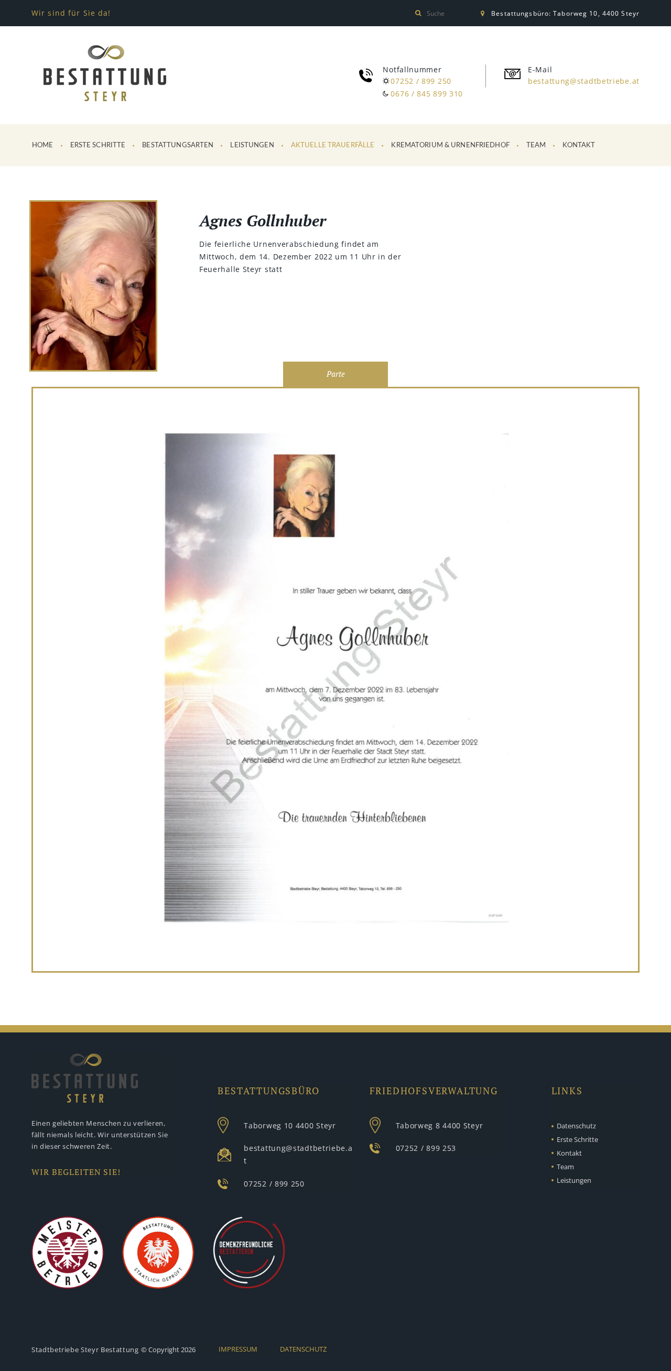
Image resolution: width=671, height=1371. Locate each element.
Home (42, 145)
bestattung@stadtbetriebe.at (584, 81)
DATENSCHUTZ (303, 1349)
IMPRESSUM (238, 1349)
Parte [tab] (336, 374)
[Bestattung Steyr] (105, 73)
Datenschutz (576, 1125)
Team (536, 145)
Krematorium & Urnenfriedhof (450, 145)
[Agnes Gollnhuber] (93, 287)
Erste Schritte (98, 145)
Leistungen (252, 145)
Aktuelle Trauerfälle (333, 145)
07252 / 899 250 (421, 81)
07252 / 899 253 (426, 1148)
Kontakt (578, 145)
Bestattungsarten (177, 145)
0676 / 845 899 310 (427, 94)
